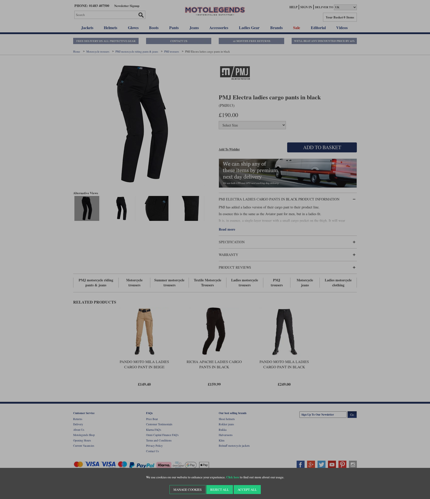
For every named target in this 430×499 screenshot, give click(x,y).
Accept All (247, 489)
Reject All (219, 489)
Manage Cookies (187, 489)
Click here (232, 477)
